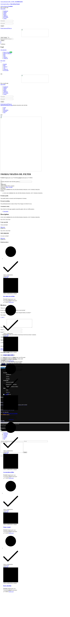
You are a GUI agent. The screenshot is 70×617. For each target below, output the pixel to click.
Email (2, 332)
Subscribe (3, 360)
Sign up (10, 28)
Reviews (5, 111)
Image (4, 107)
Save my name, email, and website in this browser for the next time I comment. (19, 334)
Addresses (5, 16)
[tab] (36, 211)
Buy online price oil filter (9, 296)
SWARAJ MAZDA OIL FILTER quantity (10, 181)
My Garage (5, 17)
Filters (7, 105)
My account (5, 70)
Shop (5, 105)
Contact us (5, 69)
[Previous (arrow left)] (1, 456)
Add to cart (3, 184)
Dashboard (5, 11)
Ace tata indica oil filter (8, 472)
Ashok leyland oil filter (8, 355)
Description (5, 110)
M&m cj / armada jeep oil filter (10, 413)
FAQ (4, 112)
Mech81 (5, 64)
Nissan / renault (7, 527)
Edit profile (3, 8)
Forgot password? (4, 28)
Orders (4, 13)
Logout (4, 18)
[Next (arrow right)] (2, 456)
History (4, 14)
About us (5, 66)
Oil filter (11, 105)
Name (2, 329)
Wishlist (5, 12)
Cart (4, 67)
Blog (4, 65)
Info (4, 108)
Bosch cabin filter (7, 585)
